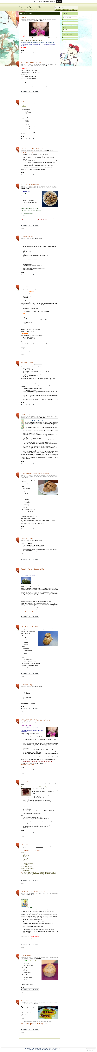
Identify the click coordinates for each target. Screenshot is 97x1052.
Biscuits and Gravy (27, 362)
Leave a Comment (39, 20)
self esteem (54, 571)
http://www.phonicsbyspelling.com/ (28, 611)
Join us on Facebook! (67, 34)
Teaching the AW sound (46, 187)
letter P (33, 289)
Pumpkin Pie (25, 286)
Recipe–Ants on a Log (28, 1001)
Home (21, 13)
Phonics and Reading (41, 64)
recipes (38, 65)
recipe (55, 186)
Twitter (64, 27)
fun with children (30, 65)
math (48, 476)
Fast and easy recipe (40, 476)
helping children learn (47, 571)
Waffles (23, 101)
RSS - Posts (67, 16)
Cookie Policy (53, 1049)
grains (32, 847)
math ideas (36, 64)
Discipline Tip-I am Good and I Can (33, 569)
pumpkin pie (37, 289)
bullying (22, 417)
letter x (45, 476)
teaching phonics (53, 64)
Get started (59, 1)
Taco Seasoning (26, 685)
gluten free (29, 847)
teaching (26, 20)
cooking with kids (30, 64)
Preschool (44, 19)
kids (40, 187)
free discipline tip (30, 571)
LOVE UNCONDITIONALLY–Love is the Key (36, 720)
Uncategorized (23, 289)
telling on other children (34, 417)
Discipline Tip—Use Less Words (32, 148)
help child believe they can (38, 571)
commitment (36, 150)
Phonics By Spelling (28, 13)
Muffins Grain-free (27, 237)
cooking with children (30, 629)
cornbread (54, 846)
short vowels (28, 1003)
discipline (29, 19)
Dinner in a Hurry (27, 539)
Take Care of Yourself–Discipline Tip (33, 891)
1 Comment (26, 477)
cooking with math (32, 476)
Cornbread (24, 844)
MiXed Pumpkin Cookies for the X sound (35, 474)
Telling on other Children (29, 414)
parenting (22, 20)
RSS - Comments (68, 17)
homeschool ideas (34, 19)
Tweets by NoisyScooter (68, 29)
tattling (29, 417)
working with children (32, 20)
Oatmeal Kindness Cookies (30, 626)
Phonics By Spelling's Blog (30, 7)
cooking (25, 65)
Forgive (23, 18)
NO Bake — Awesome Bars (30, 185)
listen (45, 150)
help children (41, 150)
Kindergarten (40, 19)
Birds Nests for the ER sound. (31, 62)
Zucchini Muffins (26, 955)
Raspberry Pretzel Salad (29, 781)
